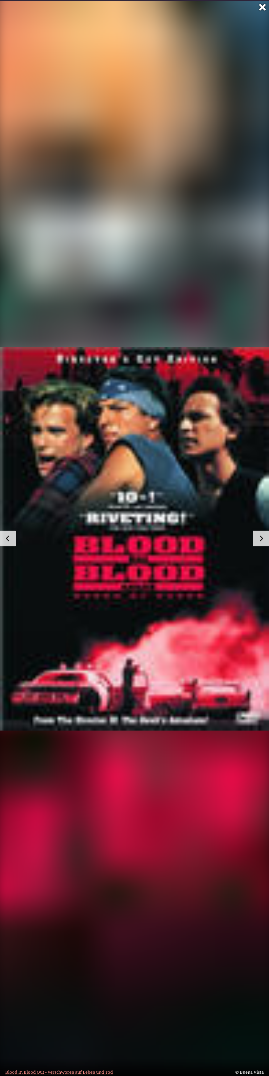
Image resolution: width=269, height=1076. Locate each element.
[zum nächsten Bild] (261, 538)
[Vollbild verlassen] (262, 7)
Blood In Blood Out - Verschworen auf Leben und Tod (59, 1072)
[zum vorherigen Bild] (8, 538)
